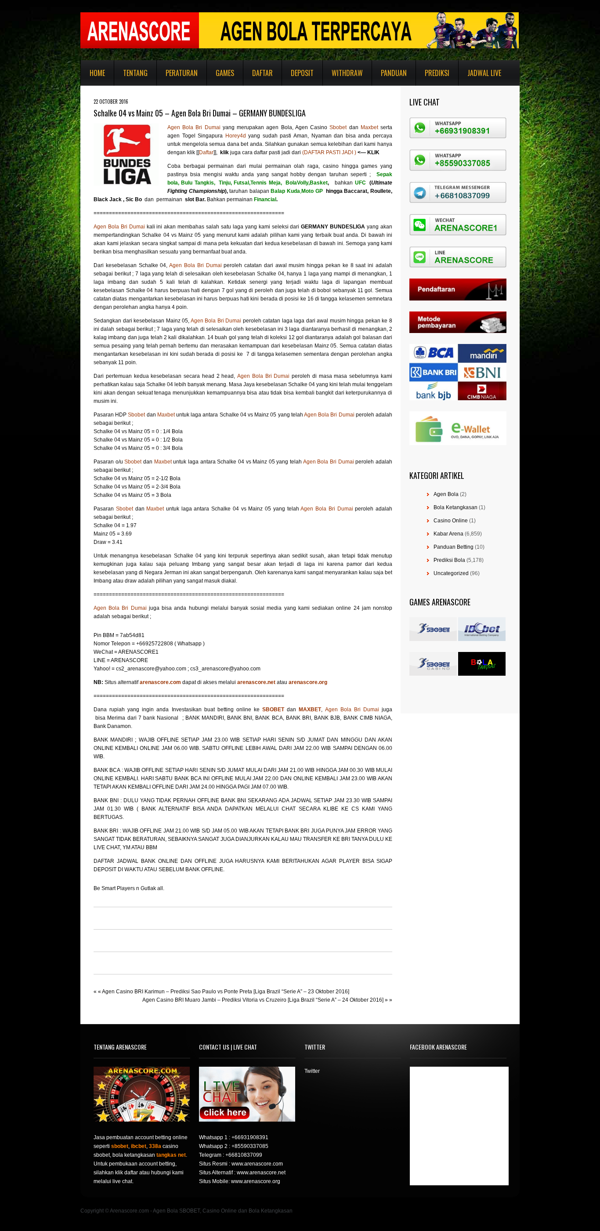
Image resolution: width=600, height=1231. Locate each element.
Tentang (135, 73)
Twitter (312, 1071)
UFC (360, 183)
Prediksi (437, 73)
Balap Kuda (285, 191)
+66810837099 (243, 1155)
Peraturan (182, 73)
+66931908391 (249, 1137)
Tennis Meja (265, 183)
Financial (265, 199)
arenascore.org (308, 682)
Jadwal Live (484, 73)
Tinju (225, 183)
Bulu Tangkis (197, 183)
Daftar (262, 73)
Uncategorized (451, 573)
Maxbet (370, 127)
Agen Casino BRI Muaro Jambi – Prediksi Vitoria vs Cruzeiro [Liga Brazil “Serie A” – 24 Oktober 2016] (262, 1000)
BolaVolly (297, 183)
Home (97, 73)
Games (225, 73)
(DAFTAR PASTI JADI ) (329, 152)
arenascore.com (161, 682)
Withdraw (347, 73)
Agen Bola (446, 494)
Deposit (302, 73)
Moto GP (312, 191)
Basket (319, 183)
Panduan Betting (453, 547)
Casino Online (451, 521)
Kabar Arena (448, 534)
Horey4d (235, 136)
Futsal (241, 183)
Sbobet (339, 127)
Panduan (394, 73)
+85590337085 (249, 1146)
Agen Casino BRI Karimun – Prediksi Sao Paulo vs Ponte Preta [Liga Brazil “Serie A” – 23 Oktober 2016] (225, 991)
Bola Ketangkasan (455, 507)
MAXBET (310, 709)
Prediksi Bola (449, 560)
